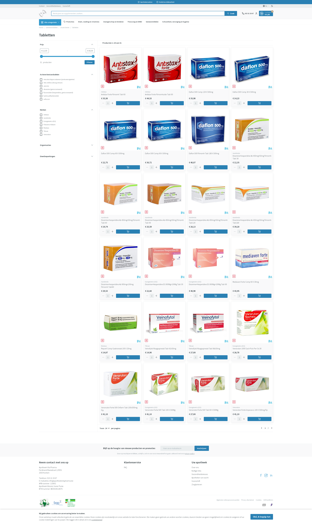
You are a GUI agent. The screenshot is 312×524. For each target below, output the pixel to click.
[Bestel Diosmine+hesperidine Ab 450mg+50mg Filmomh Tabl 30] (259, 167)
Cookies (258, 500)
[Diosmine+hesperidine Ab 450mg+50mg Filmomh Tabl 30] (252, 130)
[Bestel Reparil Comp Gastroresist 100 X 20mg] (128, 357)
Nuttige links (196, 471)
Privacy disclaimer (247, 500)
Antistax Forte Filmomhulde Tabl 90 (159, 94)
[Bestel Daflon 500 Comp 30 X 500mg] (259, 103)
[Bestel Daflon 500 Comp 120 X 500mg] (216, 103)
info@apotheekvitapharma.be (61, 481)
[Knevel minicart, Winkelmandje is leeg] (261, 13)
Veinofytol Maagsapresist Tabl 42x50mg (160, 348)
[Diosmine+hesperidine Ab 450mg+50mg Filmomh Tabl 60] (120, 194)
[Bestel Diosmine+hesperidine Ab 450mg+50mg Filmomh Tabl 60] (128, 231)
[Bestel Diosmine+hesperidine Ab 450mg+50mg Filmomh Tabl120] (216, 231)
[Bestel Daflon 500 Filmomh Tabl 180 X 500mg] (216, 167)
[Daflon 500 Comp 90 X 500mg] (164, 130)
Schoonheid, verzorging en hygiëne (175, 22)
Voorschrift (66, 6)
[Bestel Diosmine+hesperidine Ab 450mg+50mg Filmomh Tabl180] (259, 231)
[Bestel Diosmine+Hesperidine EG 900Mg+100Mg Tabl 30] (172, 296)
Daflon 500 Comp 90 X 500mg (156, 153)
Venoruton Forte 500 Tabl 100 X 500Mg (160, 410)
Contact (41, 6)
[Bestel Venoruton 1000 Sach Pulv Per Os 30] (259, 357)
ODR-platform (268, 500)
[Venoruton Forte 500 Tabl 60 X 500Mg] (208, 384)
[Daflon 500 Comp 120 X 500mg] (208, 68)
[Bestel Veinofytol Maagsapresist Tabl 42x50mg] (172, 357)
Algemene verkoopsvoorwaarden (227, 500)
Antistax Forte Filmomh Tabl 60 (113, 94)
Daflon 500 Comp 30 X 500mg (244, 92)
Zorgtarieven (197, 484)
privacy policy (190, 453)
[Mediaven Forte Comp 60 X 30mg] (252, 258)
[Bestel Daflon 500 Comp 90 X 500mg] (172, 167)
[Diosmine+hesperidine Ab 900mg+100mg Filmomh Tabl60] (120, 258)
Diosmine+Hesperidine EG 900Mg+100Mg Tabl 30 (164, 284)
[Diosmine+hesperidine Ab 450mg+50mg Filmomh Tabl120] (208, 194)
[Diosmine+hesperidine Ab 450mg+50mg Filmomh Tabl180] (252, 194)
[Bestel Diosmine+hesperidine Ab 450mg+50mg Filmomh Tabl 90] (172, 231)
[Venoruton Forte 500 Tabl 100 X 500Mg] (164, 384)
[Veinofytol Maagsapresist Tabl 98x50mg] (208, 322)
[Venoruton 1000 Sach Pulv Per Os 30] (252, 322)
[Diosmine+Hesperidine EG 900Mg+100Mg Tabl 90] (208, 258)
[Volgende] (271, 428)
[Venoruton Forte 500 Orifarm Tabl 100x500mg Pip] (120, 384)
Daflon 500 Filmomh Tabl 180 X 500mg (204, 153)
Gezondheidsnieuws (53, 6)
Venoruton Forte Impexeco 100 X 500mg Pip (250, 410)
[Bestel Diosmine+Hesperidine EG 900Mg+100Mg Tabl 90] (216, 296)
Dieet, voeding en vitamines (88, 22)
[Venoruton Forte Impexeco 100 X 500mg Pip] (252, 384)
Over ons (195, 467)
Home (41, 27)
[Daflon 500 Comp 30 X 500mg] (252, 68)
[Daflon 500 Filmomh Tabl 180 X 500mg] (208, 130)
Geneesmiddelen (152, 22)
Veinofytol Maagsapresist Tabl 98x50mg (204, 348)
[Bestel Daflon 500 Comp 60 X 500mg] (128, 167)
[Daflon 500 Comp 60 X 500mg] (120, 130)
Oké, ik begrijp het (261, 516)
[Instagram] (266, 475)
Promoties (70, 22)
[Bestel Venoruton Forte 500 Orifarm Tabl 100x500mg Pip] (128, 419)
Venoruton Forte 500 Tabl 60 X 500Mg (203, 410)
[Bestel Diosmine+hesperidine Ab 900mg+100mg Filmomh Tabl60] (128, 296)
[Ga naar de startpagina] (42, 13)
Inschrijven (201, 448)
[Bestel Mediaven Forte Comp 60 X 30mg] (259, 296)
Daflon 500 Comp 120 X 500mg (201, 92)
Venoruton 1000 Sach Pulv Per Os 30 (247, 348)
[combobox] (138, 13)
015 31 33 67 (52, 478)
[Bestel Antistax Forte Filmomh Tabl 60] (128, 103)
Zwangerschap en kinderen (113, 22)
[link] (262, 428)
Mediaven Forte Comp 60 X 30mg (246, 282)
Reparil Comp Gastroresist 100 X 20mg (116, 348)
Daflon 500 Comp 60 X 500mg (112, 153)
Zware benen (64, 27)
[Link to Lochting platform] (271, 504)
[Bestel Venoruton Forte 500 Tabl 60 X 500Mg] (216, 419)
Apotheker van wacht (200, 477)
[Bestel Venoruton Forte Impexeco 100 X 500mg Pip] (259, 419)
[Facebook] (261, 475)
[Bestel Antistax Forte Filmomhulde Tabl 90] (172, 103)
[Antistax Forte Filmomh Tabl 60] (120, 68)
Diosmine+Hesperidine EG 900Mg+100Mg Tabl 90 (208, 284)
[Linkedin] (271, 475)
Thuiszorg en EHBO (134, 22)
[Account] (256, 13)
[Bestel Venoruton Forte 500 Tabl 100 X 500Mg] (172, 419)
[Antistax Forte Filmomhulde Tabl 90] (164, 68)
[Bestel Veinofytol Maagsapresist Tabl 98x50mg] (216, 357)
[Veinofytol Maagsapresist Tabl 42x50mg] (164, 322)
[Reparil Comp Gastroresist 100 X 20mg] (120, 322)
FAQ (125, 467)
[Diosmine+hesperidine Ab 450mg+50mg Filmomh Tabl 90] (164, 194)
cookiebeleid (97, 520)
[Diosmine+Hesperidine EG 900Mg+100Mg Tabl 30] (164, 258)
